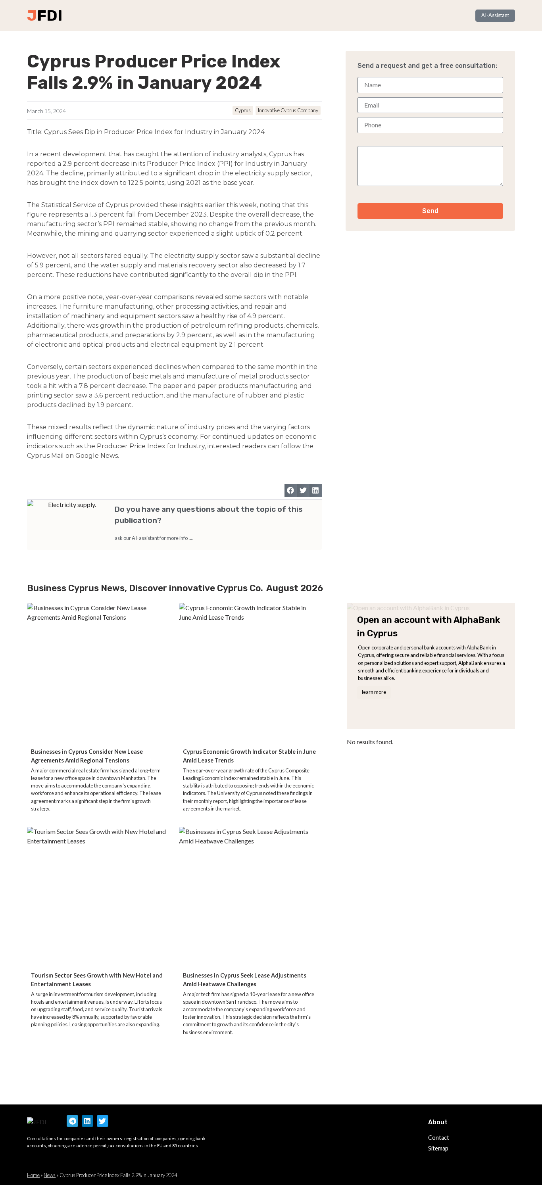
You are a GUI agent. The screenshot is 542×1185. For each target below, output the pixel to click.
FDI (49, 15)
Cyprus (243, 110)
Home (33, 1175)
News (50, 1175)
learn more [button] (374, 692)
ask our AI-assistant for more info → (154, 538)
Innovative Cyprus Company (288, 110)
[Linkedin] (87, 1121)
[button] (290, 490)
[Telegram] (72, 1121)
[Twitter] (102, 1121)
